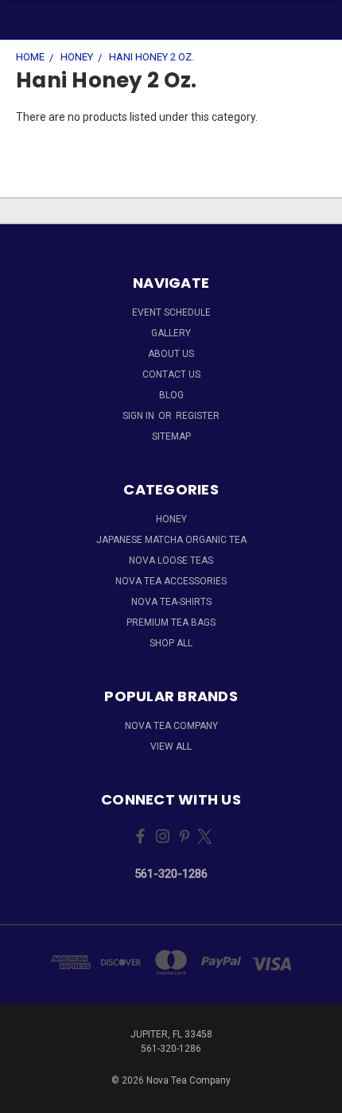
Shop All (171, 643)
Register (198, 415)
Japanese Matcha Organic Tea (171, 539)
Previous (24, 1097)
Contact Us (171, 374)
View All (171, 746)
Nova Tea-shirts (171, 601)
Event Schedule (171, 312)
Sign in (139, 415)
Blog (171, 395)
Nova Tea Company (171, 725)
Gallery (171, 333)
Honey (171, 519)
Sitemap (171, 436)
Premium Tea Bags (171, 622)
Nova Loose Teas (171, 560)
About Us (171, 353)
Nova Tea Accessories (171, 581)
